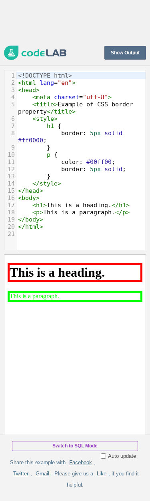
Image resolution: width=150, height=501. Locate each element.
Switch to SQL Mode (75, 446)
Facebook (80, 462)
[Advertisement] (75, 22)
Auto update (122, 456)
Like (101, 474)
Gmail (42, 474)
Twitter (20, 474)
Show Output (125, 53)
